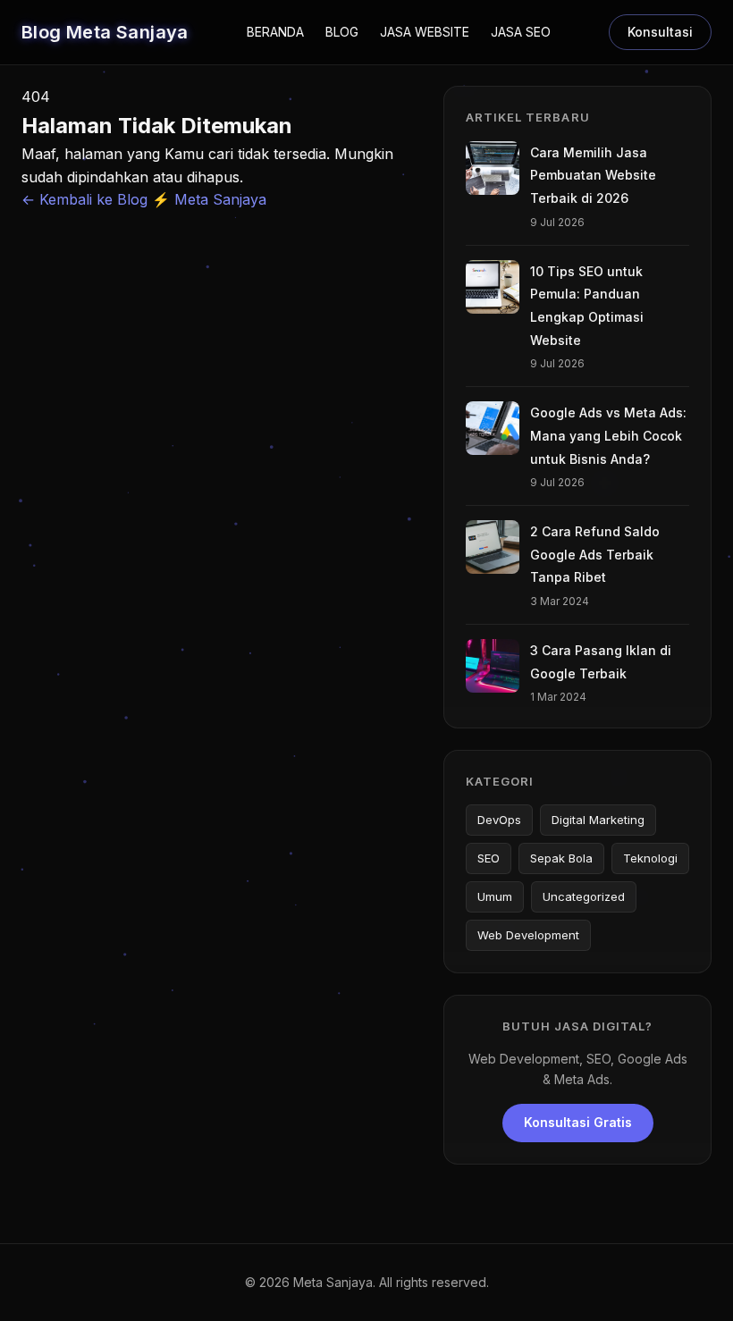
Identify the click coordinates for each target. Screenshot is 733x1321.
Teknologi (650, 858)
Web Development (528, 935)
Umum (494, 896)
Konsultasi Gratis (578, 1122)
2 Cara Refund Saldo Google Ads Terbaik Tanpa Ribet (595, 554)
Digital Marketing (598, 819)
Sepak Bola (561, 858)
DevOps (499, 819)
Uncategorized (584, 896)
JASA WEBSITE (424, 31)
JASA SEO (521, 31)
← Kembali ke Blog (86, 199)
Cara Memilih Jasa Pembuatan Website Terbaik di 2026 (593, 175)
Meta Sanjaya (333, 1282)
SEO (488, 858)
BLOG (341, 31)
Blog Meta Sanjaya (105, 32)
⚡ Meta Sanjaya (209, 199)
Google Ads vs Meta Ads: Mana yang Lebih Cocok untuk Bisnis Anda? (608, 435)
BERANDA (275, 31)
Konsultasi (660, 31)
